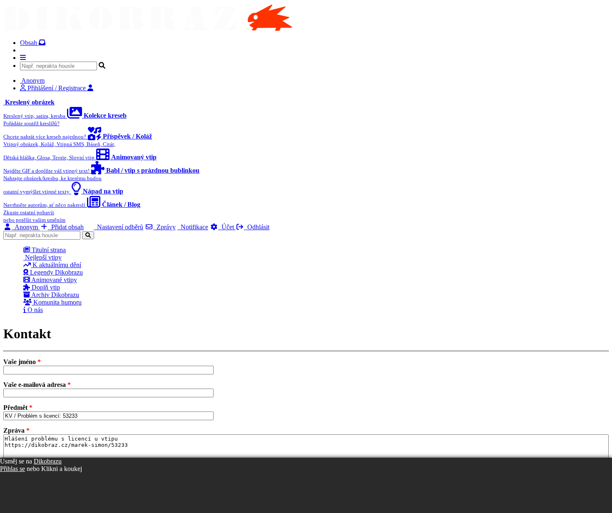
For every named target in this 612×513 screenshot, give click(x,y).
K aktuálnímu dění (56, 264)
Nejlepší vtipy (42, 257)
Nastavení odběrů (118, 226)
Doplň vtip (45, 287)
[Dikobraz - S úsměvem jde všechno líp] (147, 28)
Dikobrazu (48, 461)
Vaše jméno (22, 361)
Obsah (29, 42)
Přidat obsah (66, 226)
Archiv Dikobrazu (54, 294)
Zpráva (16, 430)
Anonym (26, 226)
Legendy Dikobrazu (55, 272)
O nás (34, 309)
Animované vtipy (53, 279)
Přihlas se (12, 468)
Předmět (17, 407)
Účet (227, 226)
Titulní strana (48, 249)
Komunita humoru (57, 302)
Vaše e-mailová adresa (37, 384)
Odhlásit (256, 226)
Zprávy (164, 226)
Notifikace (192, 226)
